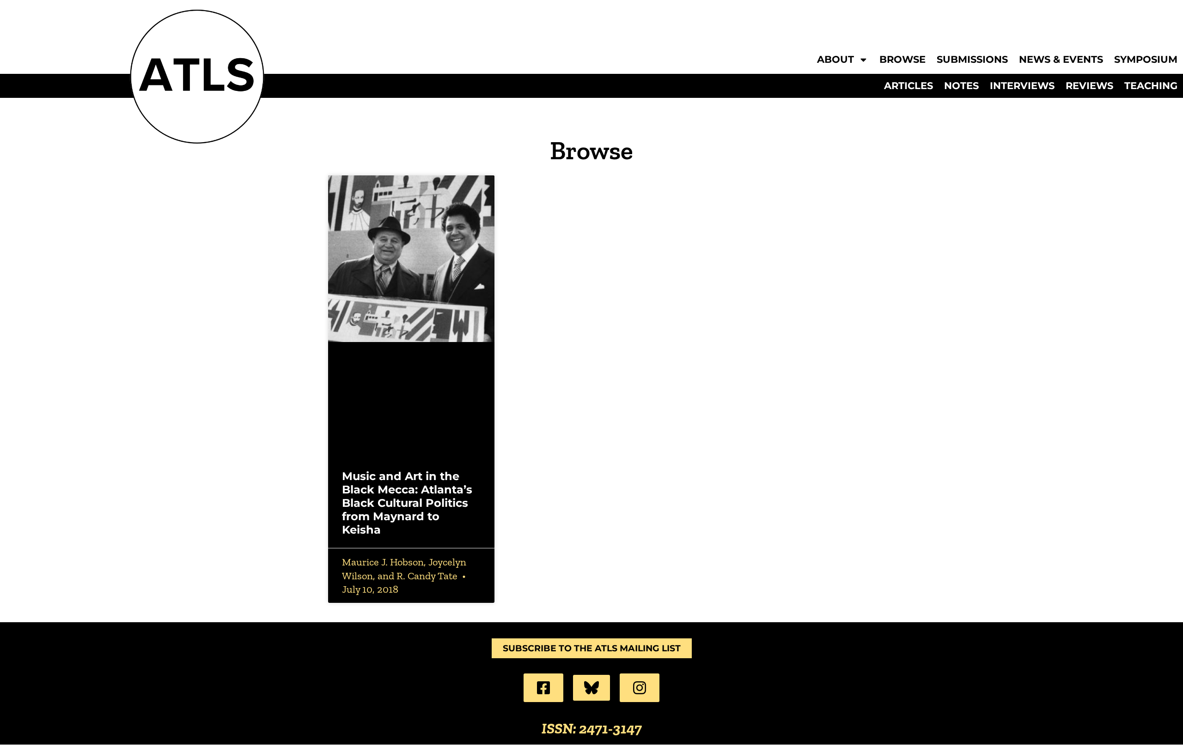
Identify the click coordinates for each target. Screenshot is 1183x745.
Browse (902, 60)
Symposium (1145, 60)
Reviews (1089, 85)
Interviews (1022, 85)
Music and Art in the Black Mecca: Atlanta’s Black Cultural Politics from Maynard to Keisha (407, 502)
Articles (908, 85)
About (835, 60)
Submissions (972, 60)
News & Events (1061, 60)
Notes (961, 85)
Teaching (1150, 85)
